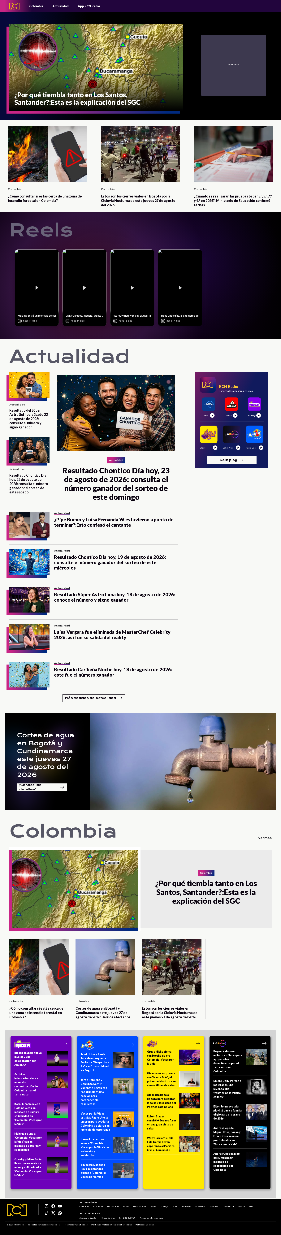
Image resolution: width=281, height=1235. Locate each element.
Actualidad (60, 6)
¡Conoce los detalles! (30, 787)
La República (228, 1206)
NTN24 (241, 1206)
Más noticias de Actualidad (90, 698)
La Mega (164, 1206)
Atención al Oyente (88, 1218)
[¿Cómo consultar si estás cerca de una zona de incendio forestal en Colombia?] (47, 154)
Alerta (153, 1206)
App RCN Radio (89, 6)
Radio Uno (186, 1206)
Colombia (36, 6)
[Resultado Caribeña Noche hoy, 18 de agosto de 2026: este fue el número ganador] (29, 674)
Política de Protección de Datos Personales (111, 1225)
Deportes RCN (139, 1206)
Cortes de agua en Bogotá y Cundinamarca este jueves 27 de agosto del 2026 (45, 755)
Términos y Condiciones (76, 1225)
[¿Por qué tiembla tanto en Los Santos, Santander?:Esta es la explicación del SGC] (74, 889)
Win (251, 1206)
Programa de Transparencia (151, 1218)
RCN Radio (98, 1206)
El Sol (175, 1206)
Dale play (228, 459)
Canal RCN (84, 1206)
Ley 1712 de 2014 (127, 1218)
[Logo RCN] (17, 1210)
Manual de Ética (108, 1218)
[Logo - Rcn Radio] (14, 6)
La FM (126, 1206)
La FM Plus (200, 1206)
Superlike (214, 1206)
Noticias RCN (113, 1206)
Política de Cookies (145, 1225)
